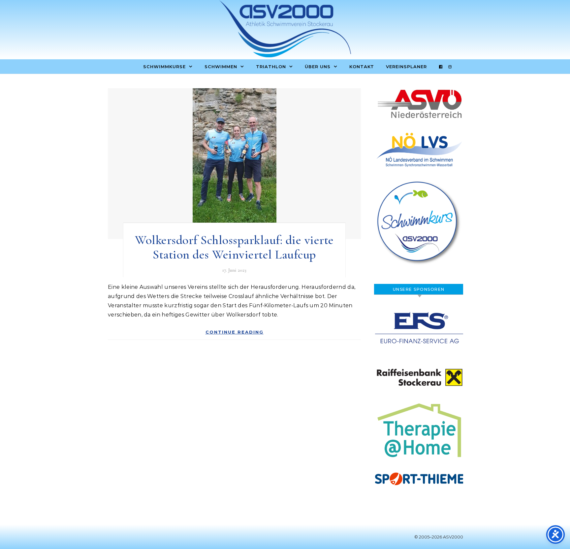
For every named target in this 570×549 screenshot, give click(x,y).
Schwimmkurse (164, 66)
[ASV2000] (285, 30)
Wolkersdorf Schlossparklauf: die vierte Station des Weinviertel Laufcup (234, 247)
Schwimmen (221, 66)
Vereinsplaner (406, 66)
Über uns (318, 66)
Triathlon (271, 66)
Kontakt (361, 66)
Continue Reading (235, 332)
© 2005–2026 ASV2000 (438, 536)
